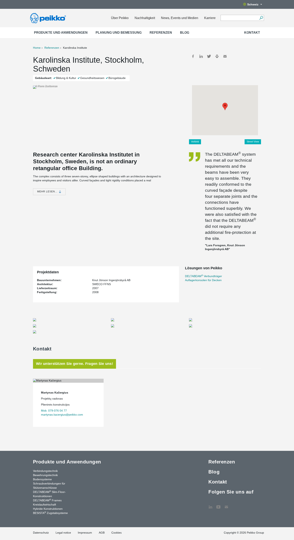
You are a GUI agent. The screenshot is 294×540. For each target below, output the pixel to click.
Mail (225, 56)
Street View (253, 141)
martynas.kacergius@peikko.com (62, 414)
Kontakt (252, 32)
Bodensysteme (42, 479)
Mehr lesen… (47, 191)
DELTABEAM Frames (47, 500)
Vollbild (195, 141)
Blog (184, 32)
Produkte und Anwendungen (61, 32)
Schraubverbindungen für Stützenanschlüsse (49, 485)
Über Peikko (120, 18)
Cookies (116, 532)
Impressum (85, 532)
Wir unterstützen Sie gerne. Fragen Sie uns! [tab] (74, 364)
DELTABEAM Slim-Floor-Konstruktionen (49, 494)
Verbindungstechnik (45, 470)
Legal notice (63, 532)
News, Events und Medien (179, 18)
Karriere (210, 18)
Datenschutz (41, 532)
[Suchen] (261, 18)
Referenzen (161, 32)
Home (37, 47)
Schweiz (252, 4)
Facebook (193, 56)
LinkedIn (201, 56)
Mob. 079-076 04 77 (54, 410)
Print (217, 56)
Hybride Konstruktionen (48, 508)
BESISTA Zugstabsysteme (50, 513)
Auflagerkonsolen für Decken (203, 280)
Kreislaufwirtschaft (44, 504)
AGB (102, 532)
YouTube (218, 505)
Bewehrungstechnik (45, 475)
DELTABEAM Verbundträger (203, 276)
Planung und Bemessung (119, 32)
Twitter (209, 56)
